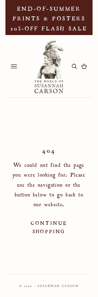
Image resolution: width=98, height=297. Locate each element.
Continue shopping (49, 226)
